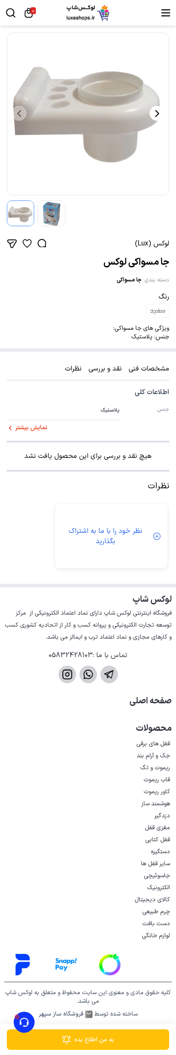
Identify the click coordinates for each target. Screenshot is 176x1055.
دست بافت (156, 923)
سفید (157, 311)
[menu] (166, 13)
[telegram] (109, 674)
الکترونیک (158, 887)
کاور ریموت (157, 791)
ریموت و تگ (155, 767)
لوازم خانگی (156, 935)
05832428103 (71, 655)
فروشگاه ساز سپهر (61, 1014)
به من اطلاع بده (94, 1039)
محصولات (154, 729)
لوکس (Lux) (152, 244)
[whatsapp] (88, 674)
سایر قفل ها (155, 863)
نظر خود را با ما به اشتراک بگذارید (105, 536)
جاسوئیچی (157, 875)
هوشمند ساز (155, 803)
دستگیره (160, 851)
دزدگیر (162, 815)
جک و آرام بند (153, 755)
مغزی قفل (157, 827)
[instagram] (67, 674)
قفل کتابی (157, 839)
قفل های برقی (153, 743)
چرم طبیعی (156, 911)
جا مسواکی (129, 280)
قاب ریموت (157, 779)
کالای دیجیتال (152, 899)
